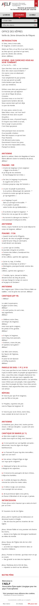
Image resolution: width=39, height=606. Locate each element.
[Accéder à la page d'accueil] (6, 4)
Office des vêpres (18, 25)
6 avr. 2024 (18, 21)
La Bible (32, 15)
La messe (6, 15)
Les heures (19, 15)
